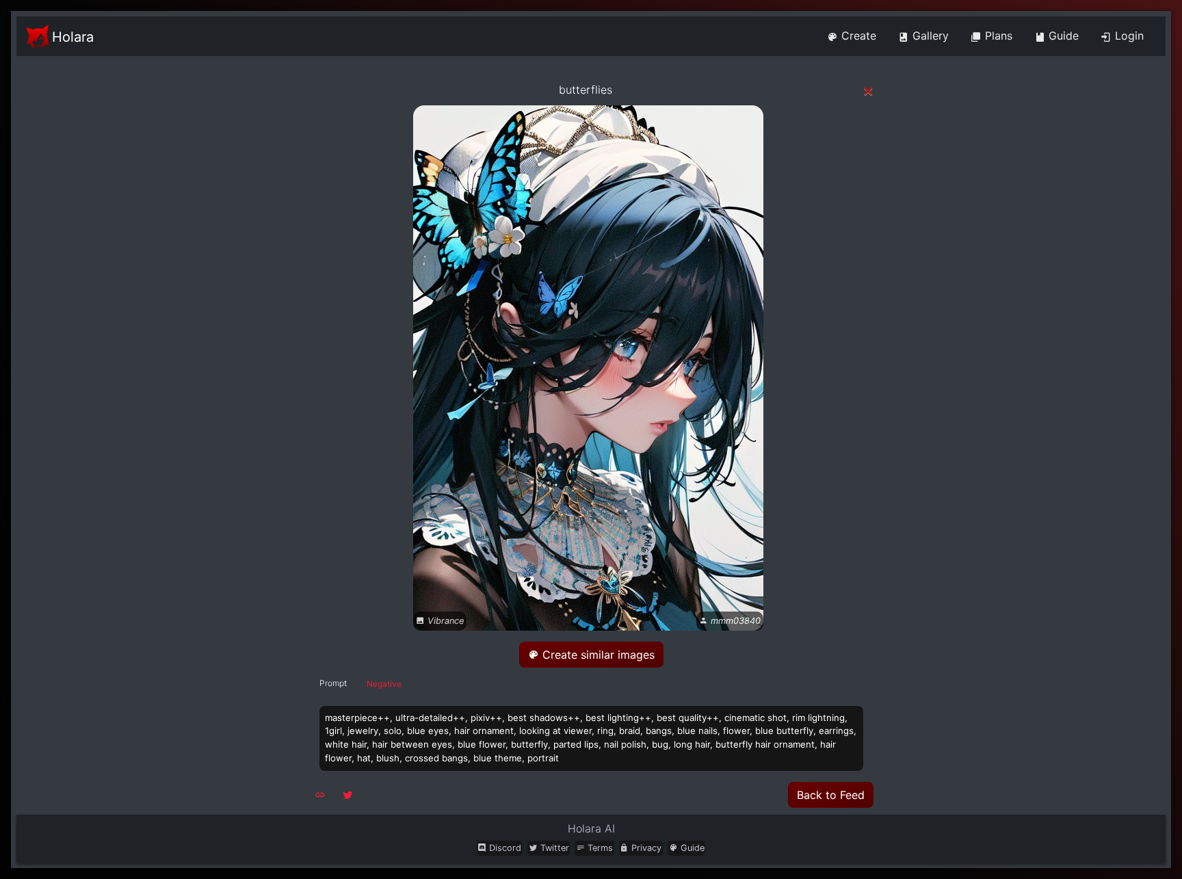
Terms (599, 848)
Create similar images (597, 654)
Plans (997, 35)
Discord (503, 848)
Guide (1062, 35)
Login (1128, 35)
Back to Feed (831, 795)
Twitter (553, 848)
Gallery (929, 35)
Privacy (645, 848)
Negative (384, 684)
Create (857, 35)
